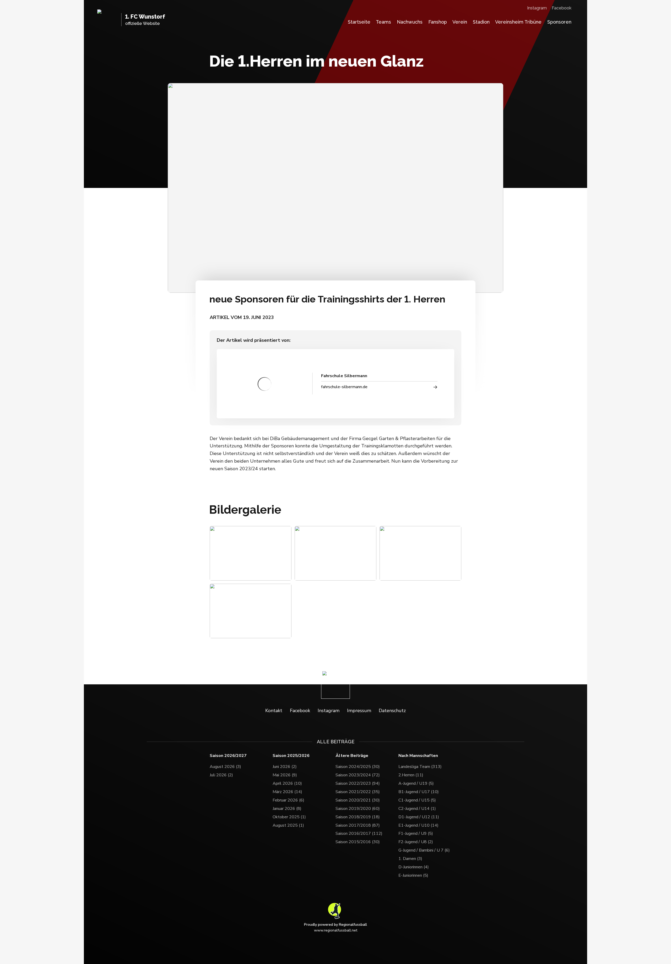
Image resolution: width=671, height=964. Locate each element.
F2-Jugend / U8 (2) (415, 842)
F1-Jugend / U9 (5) (415, 833)
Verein (459, 22)
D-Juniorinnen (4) (413, 867)
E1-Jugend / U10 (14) (418, 825)
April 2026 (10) (287, 783)
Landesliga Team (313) (420, 767)
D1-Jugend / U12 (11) (418, 817)
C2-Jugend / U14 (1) (417, 808)
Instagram (537, 8)
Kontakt (273, 710)
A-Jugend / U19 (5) (416, 783)
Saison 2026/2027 (228, 756)
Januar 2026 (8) (287, 808)
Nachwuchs (410, 22)
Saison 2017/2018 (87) (358, 825)
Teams (383, 22)
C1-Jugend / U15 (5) (417, 800)
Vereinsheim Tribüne (518, 22)
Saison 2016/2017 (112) (359, 833)
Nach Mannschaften (418, 756)
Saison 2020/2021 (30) (358, 800)
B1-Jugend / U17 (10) (418, 792)
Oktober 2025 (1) (289, 817)
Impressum (359, 710)
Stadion (481, 22)
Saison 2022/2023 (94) (358, 783)
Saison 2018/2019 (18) (358, 817)
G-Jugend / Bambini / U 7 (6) (424, 850)
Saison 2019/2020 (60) (358, 808)
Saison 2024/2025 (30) (358, 767)
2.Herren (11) (410, 775)
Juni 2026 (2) (285, 767)
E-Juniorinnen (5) (413, 875)
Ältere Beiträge (352, 756)
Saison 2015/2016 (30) (358, 842)
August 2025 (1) (288, 825)
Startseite (359, 22)
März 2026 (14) (287, 792)
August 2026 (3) (225, 767)
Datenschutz (392, 710)
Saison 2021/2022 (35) (358, 792)
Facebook (561, 8)
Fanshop (437, 22)
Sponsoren (559, 22)
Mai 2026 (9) (285, 775)
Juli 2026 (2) (221, 775)
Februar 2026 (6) (288, 800)
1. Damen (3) (410, 859)
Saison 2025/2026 (291, 756)
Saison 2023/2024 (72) (358, 775)
